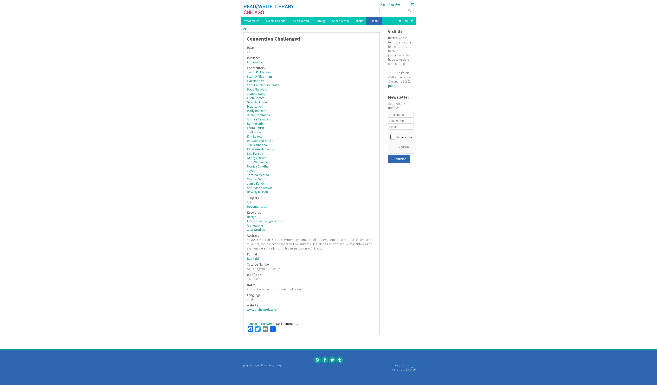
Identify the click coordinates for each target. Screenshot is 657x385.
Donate (374, 21)
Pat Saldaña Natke (260, 141)
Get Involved (301, 21)
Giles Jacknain (257, 102)
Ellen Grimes (255, 98)
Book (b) (253, 259)
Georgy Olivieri (257, 158)
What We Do (251, 21)
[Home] (268, 9)
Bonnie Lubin (256, 124)
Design (251, 217)
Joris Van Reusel (258, 162)
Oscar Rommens (258, 115)
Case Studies (256, 230)
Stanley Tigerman (259, 77)
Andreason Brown (259, 188)
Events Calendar (276, 21)
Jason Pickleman (259, 72)
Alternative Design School (265, 221)
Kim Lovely (254, 136)
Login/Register (389, 4)
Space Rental (340, 21)
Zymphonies (410, 365)
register (266, 324)
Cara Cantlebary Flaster (263, 85)
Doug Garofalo (257, 89)
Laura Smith (255, 128)
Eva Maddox (255, 81)
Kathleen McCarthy (260, 149)
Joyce (251, 171)
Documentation (258, 207)
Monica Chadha (258, 166)
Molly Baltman (257, 111)
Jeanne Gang (256, 94)
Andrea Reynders (259, 119)
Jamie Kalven (256, 184)
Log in (252, 324)
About (359, 21)
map (392, 86)
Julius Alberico (257, 145)
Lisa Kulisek (255, 154)
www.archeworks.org (262, 310)
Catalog (320, 21)
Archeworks (255, 62)
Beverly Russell (257, 192)
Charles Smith (257, 179)
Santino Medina (258, 175)
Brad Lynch (255, 107)
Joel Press (254, 132)
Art (245, 29)
